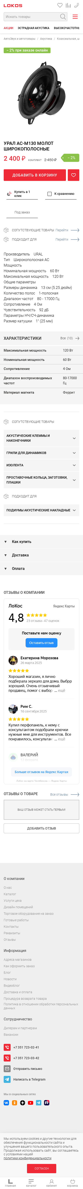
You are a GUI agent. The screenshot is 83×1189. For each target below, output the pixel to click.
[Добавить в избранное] (73, 175)
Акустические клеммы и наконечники (28, 438)
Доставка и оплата (18, 992)
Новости (10, 979)
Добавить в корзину (34, 175)
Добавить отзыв (41, 828)
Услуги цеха (13, 900)
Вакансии (11, 1034)
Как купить (21, 541)
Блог (7, 972)
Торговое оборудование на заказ (28, 913)
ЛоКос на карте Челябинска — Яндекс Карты (41, 781)
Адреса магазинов (18, 959)
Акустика (46, 38)
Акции (8, 28)
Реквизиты (12, 933)
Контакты (11, 926)
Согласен (42, 1168)
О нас (8, 887)
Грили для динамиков (26, 453)
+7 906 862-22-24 (76, 5)
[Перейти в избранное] (60, 5)
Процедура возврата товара (25, 998)
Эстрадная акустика (33, 28)
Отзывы (10, 939)
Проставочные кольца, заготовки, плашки (36, 480)
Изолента (14, 465)
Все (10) (66, 338)
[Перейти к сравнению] (68, 5)
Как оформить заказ (19, 966)
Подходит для (40, 239)
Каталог (10, 894)
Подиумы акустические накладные (38, 510)
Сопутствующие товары (40, 230)
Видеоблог (12, 985)
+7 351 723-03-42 (26, 1058)
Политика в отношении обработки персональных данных (41, 1006)
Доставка (20, 555)
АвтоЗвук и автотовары (19, 38)
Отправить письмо (27, 1069)
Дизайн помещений (18, 907)
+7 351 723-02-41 (26, 1047)
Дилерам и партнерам (20, 1028)
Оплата (18, 568)
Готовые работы (16, 920)
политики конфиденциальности (27, 1158)
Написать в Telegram (29, 1079)
